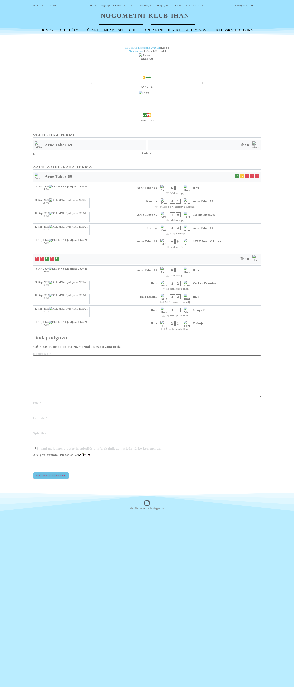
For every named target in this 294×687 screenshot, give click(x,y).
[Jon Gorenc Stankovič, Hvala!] (202, 519)
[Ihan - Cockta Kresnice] (147, 285)
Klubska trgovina (234, 30)
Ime (37, 403)
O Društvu (70, 30)
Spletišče (39, 433)
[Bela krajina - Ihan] (147, 298)
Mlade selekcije (120, 30)
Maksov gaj (136, 51)
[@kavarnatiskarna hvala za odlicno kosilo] (91, 519)
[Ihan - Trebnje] (147, 325)
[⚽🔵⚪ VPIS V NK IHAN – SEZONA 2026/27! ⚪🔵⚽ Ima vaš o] (16, 594)
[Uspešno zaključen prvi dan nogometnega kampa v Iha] (240, 521)
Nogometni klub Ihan (145, 15)
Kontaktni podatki (161, 30)
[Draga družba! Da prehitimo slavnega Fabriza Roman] (53, 542)
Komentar (42, 353)
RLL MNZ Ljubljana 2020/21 (142, 47)
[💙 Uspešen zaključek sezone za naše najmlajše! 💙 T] (277, 571)
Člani (92, 30)
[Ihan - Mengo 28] (147, 312)
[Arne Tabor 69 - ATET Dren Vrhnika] (147, 243)
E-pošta (40, 418)
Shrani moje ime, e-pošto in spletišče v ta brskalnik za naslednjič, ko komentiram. (100, 448)
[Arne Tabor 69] (147, 67)
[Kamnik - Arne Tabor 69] (147, 203)
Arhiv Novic (198, 30)
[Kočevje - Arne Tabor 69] (147, 230)
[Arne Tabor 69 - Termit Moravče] (147, 216)
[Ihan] (147, 104)
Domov (47, 30)
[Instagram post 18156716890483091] (128, 519)
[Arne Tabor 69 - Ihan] (147, 190)
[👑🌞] (165, 517)
